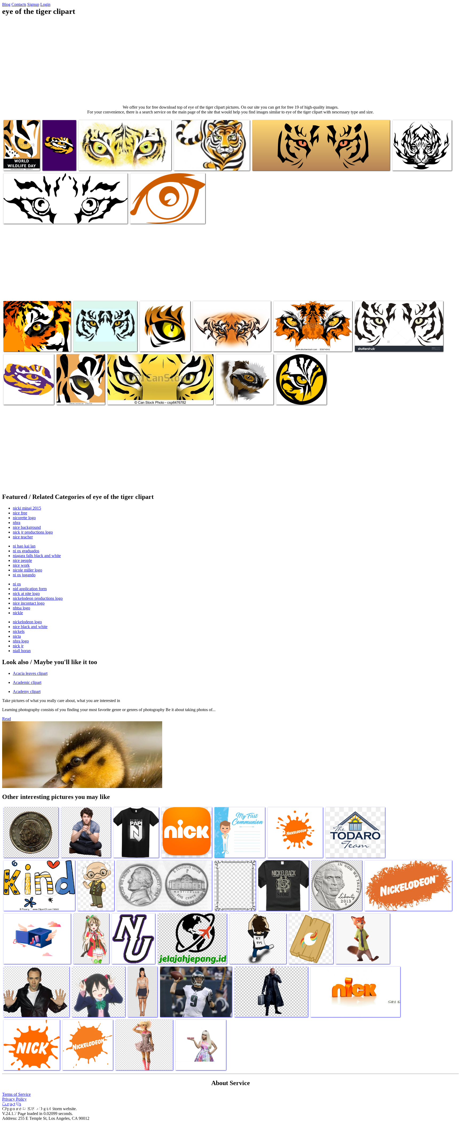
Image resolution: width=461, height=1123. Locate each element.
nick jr (18, 646)
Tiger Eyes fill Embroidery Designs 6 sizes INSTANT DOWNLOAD (103, 342)
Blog (6, 4)
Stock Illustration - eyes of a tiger (134, 397)
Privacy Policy (14, 1099)
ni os (17, 584)
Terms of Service (16, 1094)
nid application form (30, 588)
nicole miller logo (27, 570)
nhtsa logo (21, 608)
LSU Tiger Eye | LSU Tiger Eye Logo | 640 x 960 (57, 159)
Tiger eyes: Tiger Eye (294, 397)
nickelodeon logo (27, 622)
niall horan (22, 650)
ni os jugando (24, 575)
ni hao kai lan (24, 546)
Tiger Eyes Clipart (268, 163)
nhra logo (21, 641)
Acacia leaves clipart (30, 673)
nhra (16, 522)
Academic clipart (27, 682)
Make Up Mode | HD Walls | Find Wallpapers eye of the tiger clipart (242, 395)
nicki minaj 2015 (27, 508)
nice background (27, 527)
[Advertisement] (230, 60)
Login (45, 4)
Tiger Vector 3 (186, 163)
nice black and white (30, 626)
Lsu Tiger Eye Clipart (21, 397)
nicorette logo (24, 517)
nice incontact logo (29, 603)
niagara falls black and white (37, 555)
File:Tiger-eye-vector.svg (24, 216)
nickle (18, 612)
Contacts (18, 4)
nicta (17, 636)
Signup (33, 4)
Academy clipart (27, 691)
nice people (22, 560)
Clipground (26, 1106)
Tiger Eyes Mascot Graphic (295, 344)
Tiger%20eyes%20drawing (414, 163)
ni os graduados (26, 551)
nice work (21, 565)
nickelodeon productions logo (38, 598)
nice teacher (23, 537)
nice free (20, 513)
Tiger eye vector (70, 397)
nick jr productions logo (33, 532)
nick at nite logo (26, 593)
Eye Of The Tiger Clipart (99, 163)
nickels (19, 631)
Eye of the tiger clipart (22, 344)
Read (6, 718)
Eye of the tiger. (17, 163)
